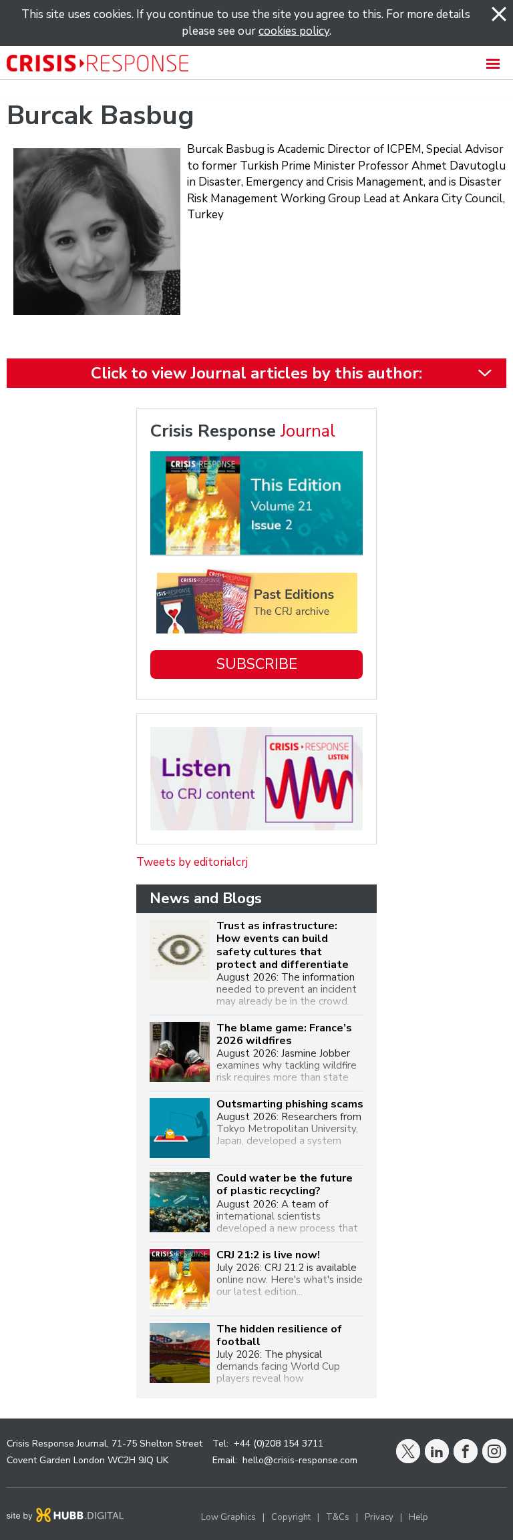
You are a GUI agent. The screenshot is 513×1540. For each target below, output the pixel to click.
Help (418, 1517)
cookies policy (294, 31)
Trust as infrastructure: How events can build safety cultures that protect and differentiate (282, 945)
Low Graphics (228, 1517)
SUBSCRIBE (256, 664)
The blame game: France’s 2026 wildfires (284, 1034)
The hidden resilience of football (279, 1335)
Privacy (379, 1517)
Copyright (291, 1517)
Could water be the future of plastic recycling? (284, 1185)
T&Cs (337, 1517)
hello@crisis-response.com (299, 1460)
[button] (256, 63)
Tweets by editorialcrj (192, 862)
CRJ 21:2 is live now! (268, 1255)
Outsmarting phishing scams (289, 1104)
